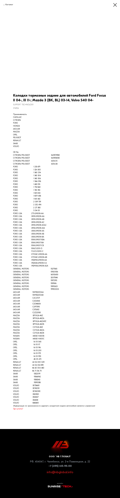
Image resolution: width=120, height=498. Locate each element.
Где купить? (18, 409)
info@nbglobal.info (60, 472)
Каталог (9, 4)
